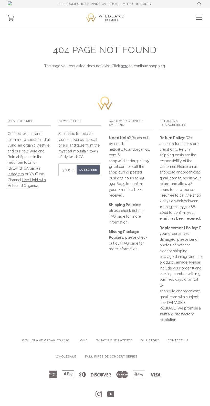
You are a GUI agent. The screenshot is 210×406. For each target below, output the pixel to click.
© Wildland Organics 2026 (45, 340)
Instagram (16, 174)
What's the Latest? (114, 340)
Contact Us (178, 340)
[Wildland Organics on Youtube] (110, 396)
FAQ (112, 216)
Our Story (150, 340)
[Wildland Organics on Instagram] (99, 396)
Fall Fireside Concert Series (111, 356)
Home (83, 340)
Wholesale (66, 356)
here (124, 66)
